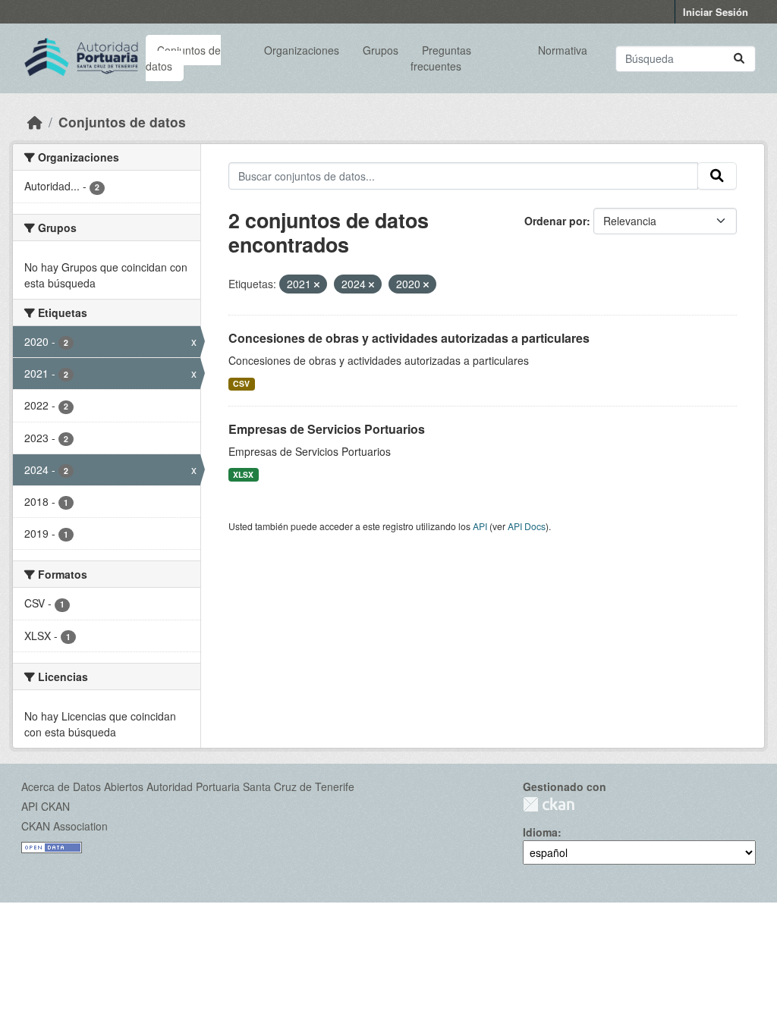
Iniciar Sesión (715, 12)
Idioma (540, 832)
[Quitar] (316, 284)
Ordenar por (555, 220)
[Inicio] (34, 121)
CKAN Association (64, 826)
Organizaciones (301, 50)
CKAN (548, 804)
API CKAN (45, 806)
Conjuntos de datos (183, 58)
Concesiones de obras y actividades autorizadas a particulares (409, 338)
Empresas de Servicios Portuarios (326, 429)
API (480, 526)
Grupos (380, 50)
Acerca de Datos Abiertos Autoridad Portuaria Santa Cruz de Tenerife (187, 786)
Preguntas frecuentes (440, 58)
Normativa (562, 50)
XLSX (243, 474)
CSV (241, 383)
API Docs (527, 526)
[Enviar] (739, 59)
